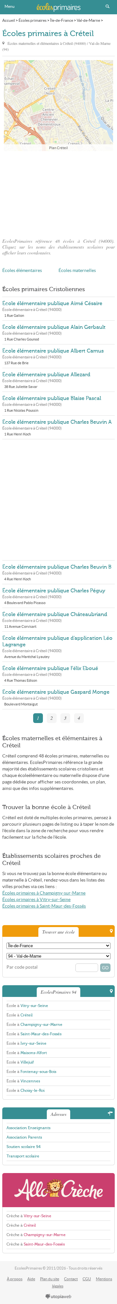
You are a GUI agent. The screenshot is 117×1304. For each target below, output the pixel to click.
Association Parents (24, 1137)
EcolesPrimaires (58, 7)
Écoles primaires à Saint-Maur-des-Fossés (44, 906)
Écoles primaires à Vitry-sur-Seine (36, 899)
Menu (10, 6)
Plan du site (49, 1279)
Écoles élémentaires (22, 270)
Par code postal (22, 967)
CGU (87, 1279)
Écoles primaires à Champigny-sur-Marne (43, 893)
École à (27, 1005)
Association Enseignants (28, 1128)
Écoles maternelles (77, 270)
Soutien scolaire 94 (23, 1146)
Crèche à (28, 1216)
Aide (31, 1279)
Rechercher (107, 6)
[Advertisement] (58, 192)
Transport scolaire (22, 1156)
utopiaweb (58, 1297)
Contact (71, 1279)
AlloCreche (58, 1190)
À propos (14, 1279)
